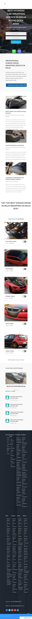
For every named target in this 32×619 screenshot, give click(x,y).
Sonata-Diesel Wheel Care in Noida (20, 549)
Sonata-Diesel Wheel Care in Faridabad (24, 467)
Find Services (16, 42)
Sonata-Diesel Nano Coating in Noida (20, 576)
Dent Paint (12, 443)
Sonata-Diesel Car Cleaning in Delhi (9, 541)
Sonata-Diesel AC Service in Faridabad (24, 475)
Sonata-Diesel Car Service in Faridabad (24, 440)
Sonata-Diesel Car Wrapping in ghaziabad (18, 481)
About (8, 439)
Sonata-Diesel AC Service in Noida (20, 558)
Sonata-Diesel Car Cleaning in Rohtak (26, 542)
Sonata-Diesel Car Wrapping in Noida (20, 568)
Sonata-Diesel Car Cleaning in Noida (20, 541)
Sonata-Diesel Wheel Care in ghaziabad (18, 465)
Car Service (12, 440)
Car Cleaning (13, 447)
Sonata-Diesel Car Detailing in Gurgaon (15, 588)
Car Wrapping (13, 458)
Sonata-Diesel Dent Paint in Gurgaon (15, 531)
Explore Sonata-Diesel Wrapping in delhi (17, 85)
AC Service (12, 454)
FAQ (8, 442)
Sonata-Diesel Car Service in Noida (20, 522)
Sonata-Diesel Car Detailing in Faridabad (24, 502)
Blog (8, 446)
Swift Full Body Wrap (16, 375)
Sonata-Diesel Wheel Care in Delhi (8, 549)
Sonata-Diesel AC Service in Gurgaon (15, 558)
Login (8, 453)
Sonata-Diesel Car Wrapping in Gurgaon (15, 568)
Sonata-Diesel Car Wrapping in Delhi (9, 568)
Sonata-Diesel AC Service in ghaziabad (18, 473)
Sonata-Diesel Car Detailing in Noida (20, 586)
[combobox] (16, 33)
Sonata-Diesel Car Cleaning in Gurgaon (15, 540)
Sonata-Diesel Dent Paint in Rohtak (26, 532)
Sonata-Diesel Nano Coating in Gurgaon (15, 578)
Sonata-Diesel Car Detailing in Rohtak (26, 588)
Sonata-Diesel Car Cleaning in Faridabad (24, 458)
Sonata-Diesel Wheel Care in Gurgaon (15, 549)
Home (8, 437)
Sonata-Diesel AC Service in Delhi (8, 558)
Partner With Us (8, 450)
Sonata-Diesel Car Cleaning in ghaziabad (18, 456)
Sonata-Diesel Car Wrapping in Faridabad (24, 483)
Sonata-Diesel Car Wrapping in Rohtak (26, 569)
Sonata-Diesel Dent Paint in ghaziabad (18, 447)
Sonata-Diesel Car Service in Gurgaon (15, 522)
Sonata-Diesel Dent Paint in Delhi (8, 532)
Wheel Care (12, 451)
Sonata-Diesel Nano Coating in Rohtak (26, 578)
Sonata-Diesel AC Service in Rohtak (26, 560)
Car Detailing (13, 465)
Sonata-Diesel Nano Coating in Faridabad (24, 492)
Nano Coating (12, 462)
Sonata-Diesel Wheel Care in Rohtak (26, 551)
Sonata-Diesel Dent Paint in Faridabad (24, 449)
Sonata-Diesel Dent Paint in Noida (20, 532)
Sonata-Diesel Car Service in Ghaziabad (18, 440)
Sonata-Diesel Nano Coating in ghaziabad (18, 491)
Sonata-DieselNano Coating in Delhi (9, 575)
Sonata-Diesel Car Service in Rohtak (26, 522)
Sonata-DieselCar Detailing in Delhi (9, 582)
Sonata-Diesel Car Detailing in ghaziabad (18, 501)
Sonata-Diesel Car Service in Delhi (8, 522)
